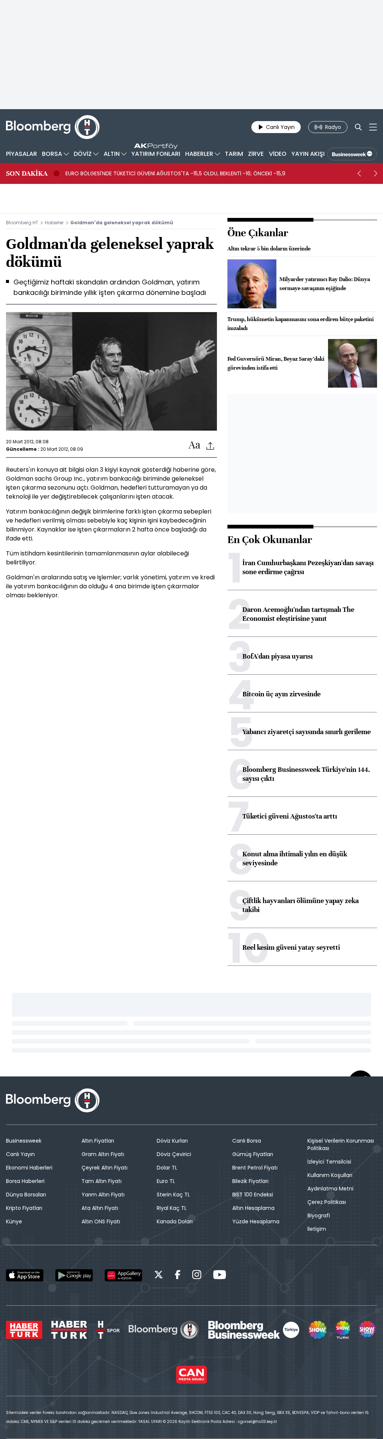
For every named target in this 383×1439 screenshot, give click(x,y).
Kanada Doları (175, 1221)
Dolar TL (167, 1167)
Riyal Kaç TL (172, 1208)
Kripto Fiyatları (24, 1208)
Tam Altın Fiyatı (102, 1181)
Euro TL (166, 1181)
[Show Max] (368, 1330)
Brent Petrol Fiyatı (255, 1167)
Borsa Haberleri (25, 1181)
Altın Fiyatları (98, 1140)
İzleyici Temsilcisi (329, 1161)
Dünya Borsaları (26, 1194)
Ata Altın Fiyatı (100, 1208)
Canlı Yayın (20, 1154)
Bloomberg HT (22, 222)
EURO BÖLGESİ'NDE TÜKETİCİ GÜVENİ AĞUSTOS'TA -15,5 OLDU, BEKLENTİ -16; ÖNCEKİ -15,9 (175, 173)
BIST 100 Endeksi (252, 1194)
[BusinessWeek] (352, 154)
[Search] (358, 127)
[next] (376, 173)
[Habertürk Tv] (69, 1330)
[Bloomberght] (52, 127)
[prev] (359, 173)
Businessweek (24, 1140)
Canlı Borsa (246, 1140)
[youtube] (219, 1276)
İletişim (316, 1229)
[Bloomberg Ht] (164, 1330)
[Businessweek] (254, 1330)
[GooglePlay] (74, 1275)
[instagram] (196, 1276)
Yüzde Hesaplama (255, 1221)
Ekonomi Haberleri (29, 1167)
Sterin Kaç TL (173, 1194)
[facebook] (177, 1276)
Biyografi (318, 1215)
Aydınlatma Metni (330, 1188)
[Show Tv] (318, 1330)
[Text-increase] (194, 445)
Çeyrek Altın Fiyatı (105, 1167)
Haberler (54, 222)
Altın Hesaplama (253, 1208)
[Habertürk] (24, 1330)
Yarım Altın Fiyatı (103, 1194)
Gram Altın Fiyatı (103, 1154)
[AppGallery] (123, 1275)
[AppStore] (24, 1275)
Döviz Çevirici (174, 1154)
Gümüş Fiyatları (252, 1154)
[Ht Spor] (108, 1330)
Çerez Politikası (326, 1202)
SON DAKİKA (27, 173)
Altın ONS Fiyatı (101, 1221)
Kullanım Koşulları (329, 1175)
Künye (14, 1221)
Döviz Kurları (172, 1140)
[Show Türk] (342, 1330)
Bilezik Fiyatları (250, 1181)
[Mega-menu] (373, 127)
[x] (158, 1276)
